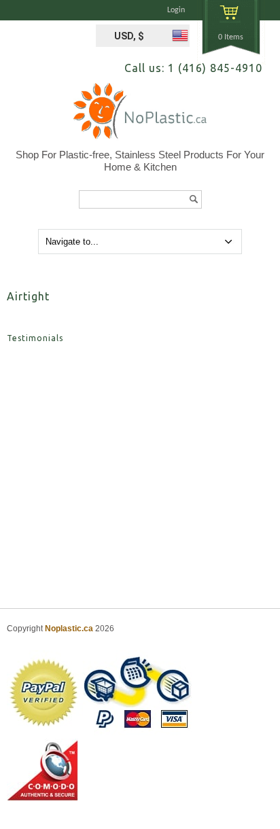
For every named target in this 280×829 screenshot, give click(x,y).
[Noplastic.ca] (140, 116)
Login (176, 10)
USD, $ (129, 36)
